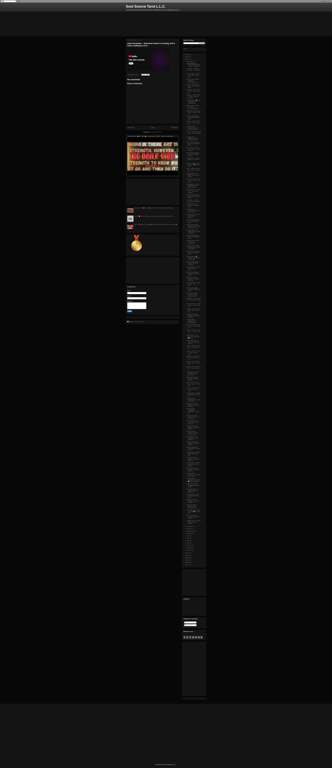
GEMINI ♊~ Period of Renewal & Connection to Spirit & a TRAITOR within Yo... (154, 216)
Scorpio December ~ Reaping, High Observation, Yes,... (192, 506)
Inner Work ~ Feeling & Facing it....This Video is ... (193, 70)
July (188, 536)
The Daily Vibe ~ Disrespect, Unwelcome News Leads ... (193, 475)
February (189, 547)
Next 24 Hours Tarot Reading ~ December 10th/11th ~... (192, 405)
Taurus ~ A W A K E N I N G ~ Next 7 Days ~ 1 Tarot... (193, 389)
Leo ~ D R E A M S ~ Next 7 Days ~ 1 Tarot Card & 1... (193, 326)
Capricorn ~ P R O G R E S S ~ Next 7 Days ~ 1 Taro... (193, 358)
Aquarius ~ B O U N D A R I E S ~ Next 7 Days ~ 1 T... (193, 368)
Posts (187, 622)
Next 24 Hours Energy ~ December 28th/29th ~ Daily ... (193, 144)
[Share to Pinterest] (149, 75)
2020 (186, 557)
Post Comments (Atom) (156, 132)
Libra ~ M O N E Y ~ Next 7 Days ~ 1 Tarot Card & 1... (193, 305)
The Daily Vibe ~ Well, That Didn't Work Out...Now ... (192, 373)
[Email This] (142, 75)
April (188, 543)
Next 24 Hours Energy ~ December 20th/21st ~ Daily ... (193, 221)
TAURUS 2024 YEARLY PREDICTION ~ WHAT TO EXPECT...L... (193, 247)
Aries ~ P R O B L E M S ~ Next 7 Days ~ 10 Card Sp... (193, 170)
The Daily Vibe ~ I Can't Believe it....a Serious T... (192, 159)
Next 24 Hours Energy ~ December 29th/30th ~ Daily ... (193, 117)
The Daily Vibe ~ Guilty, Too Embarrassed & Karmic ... (192, 496)
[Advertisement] (168, 25)
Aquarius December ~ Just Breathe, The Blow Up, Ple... (193, 448)
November (190, 526)
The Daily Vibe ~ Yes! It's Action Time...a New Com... (193, 75)
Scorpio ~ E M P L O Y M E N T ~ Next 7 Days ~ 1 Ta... (193, 310)
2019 (186, 560)
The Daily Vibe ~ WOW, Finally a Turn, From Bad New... (192, 464)
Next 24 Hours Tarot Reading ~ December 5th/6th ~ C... (192, 469)
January (189, 550)
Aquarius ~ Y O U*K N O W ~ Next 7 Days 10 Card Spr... (193, 96)
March (189, 545)
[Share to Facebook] (147, 75)
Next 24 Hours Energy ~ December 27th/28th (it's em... (193, 154)
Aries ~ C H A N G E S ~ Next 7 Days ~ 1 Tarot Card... (193, 384)
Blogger (174, 764)
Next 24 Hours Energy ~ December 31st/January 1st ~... (193, 80)
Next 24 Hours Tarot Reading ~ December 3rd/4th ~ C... (192, 485)
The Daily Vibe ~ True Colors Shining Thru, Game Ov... (192, 422)
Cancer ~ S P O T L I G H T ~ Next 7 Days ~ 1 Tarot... (193, 352)
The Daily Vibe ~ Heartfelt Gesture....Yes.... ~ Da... (193, 284)
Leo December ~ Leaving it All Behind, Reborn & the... (193, 394)
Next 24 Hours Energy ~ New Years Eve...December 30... (193, 107)
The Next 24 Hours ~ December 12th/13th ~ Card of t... (193, 342)
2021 (186, 555)
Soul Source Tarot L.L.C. (146, 6)
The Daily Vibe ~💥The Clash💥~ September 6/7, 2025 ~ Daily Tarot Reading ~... (151, 136)
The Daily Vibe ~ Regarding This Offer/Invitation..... (192, 321)
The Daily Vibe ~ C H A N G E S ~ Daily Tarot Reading (193, 191)
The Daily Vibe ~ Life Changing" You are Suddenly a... (192, 438)
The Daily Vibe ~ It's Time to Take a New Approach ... (193, 216)
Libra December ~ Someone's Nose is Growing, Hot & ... (192, 433)
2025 (186, 54)
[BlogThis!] (144, 75)
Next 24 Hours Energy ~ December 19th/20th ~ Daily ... (193, 237)
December (190, 61)
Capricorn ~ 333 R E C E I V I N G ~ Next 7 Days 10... (193, 91)
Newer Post (130, 127)
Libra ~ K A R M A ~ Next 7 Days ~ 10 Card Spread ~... (193, 133)
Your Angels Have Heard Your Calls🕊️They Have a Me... (193, 511)
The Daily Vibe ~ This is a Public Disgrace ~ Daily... (193, 268)
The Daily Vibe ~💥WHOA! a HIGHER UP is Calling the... (193, 258)
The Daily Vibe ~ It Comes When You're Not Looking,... (193, 522)
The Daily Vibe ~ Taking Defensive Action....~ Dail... (192, 454)
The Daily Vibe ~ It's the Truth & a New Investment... (192, 242)
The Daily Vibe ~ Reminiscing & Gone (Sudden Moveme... (192, 128)
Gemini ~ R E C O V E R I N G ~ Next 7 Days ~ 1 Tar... (193, 347)
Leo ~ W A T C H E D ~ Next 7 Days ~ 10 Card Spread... (193, 149)
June (188, 538)
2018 (186, 562)
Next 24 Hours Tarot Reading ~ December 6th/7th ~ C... (192, 459)
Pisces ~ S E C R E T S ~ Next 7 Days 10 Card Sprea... (193, 86)
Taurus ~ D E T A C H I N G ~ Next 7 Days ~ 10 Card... (193, 180)
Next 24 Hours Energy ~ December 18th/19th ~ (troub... (193, 252)
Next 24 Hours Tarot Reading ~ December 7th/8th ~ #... (192, 443)
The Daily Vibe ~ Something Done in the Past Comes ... (193, 400)
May (188, 540)
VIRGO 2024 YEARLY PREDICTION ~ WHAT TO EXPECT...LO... (193, 226)
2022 (186, 553)
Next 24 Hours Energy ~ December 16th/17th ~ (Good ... (193, 273)
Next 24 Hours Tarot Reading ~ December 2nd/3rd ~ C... (192, 501)
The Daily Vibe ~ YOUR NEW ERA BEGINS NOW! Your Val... (192, 186)
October (189, 528)
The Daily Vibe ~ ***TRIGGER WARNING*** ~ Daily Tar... (192, 411)
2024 (186, 57)
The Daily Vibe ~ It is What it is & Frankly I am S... (192, 205)
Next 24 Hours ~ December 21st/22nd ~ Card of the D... (193, 210)
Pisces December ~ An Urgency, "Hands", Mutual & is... (192, 490)
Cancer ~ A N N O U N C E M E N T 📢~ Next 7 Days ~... (193, 165)
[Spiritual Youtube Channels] (136, 253)
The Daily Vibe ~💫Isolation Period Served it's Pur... (193, 289)
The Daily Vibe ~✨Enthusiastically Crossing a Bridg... (192, 138)
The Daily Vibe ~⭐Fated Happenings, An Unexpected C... (193, 102)
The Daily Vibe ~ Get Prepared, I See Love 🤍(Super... (192, 337)
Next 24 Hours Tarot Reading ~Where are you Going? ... (192, 417)
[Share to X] (145, 75)
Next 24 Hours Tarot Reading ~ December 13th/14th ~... (192, 316)
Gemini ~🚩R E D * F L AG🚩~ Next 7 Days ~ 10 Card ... (193, 175)
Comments (189, 625)
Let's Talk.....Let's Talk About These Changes (193, 200)
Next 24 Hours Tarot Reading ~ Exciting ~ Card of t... (192, 379)
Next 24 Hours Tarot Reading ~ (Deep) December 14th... (192, 294)
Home (153, 127)
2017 (186, 564)
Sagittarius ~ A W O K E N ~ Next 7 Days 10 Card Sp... (193, 112)
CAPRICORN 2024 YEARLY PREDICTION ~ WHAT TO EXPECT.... (193, 65)
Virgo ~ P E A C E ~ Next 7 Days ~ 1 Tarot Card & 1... (193, 331)
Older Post (174, 127)
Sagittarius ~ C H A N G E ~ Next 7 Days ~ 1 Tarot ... (193, 300)
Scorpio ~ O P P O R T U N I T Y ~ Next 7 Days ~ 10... (193, 122)
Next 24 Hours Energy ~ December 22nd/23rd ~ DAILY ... (193, 196)
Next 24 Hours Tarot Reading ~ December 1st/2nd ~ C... (192, 517)
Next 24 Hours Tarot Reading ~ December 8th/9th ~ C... (192, 427)
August (189, 533)
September (190, 531)
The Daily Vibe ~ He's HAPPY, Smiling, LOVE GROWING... (193, 231)
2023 (186, 59)
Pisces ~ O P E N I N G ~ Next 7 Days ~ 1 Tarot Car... (193, 363)
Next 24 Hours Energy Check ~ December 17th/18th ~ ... (192, 263)
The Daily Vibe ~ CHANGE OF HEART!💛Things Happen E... (193, 480)
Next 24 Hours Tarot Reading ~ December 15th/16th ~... (192, 279)
